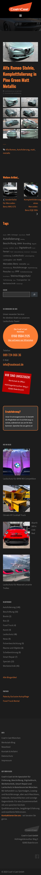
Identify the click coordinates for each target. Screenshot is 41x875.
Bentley (22, 239)
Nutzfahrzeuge (20, 267)
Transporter (21, 280)
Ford (11, 252)
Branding (27, 243)
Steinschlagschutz (21, 275)
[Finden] (34, 294)
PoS (13, 272)
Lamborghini (7, 260)
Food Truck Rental (11, 701)
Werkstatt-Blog (8, 742)
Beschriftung (9, 243)
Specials (6, 661)
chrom (16, 248)
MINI (28, 264)
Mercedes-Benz (10, 263)
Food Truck (8, 625)
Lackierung (7, 256)
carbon (11, 248)
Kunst (5, 630)
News (5, 639)
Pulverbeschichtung (12, 643)
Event (33, 248)
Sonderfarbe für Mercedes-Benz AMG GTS (10, 203)
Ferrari (6, 251)
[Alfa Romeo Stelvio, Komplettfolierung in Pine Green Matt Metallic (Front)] (11, 102)
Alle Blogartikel (10, 677)
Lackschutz (18, 255)
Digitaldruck (25, 247)
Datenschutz (7, 756)
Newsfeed (5, 747)
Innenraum (27, 252)
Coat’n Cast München (10, 738)
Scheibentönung (26, 272)
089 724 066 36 (12, 355)
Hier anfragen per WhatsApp (20, 340)
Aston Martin (22, 235)
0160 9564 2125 (20, 336)
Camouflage (5, 248)
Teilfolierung (7, 280)
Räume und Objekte (12, 648)
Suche (5, 290)
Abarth (4, 235)
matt (32, 149)
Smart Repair (6, 276)
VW (29, 280)
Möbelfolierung (7, 268)
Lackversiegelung (29, 256)
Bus (4, 620)
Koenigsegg (34, 252)
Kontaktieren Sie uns (11, 815)
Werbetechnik (9, 283)
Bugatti (34, 244)
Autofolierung (17, 93)
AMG (9, 235)
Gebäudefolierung (18, 252)
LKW (14, 260)
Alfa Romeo (11, 149)
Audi (28, 234)
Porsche (7, 271)
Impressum (6, 760)
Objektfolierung (32, 268)
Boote (6, 616)
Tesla (14, 280)
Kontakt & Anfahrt (9, 751)
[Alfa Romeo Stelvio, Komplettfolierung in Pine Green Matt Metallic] (29, 102)
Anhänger (14, 235)
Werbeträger (19, 283)
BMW (19, 243)
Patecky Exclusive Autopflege (16, 696)
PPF (17, 271)
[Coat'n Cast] (20, 6)
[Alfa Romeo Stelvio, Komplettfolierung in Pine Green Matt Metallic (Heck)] (11, 133)
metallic (6, 153)
